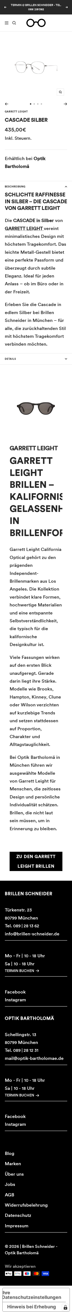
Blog (9, 1153)
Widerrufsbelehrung (26, 1205)
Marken (13, 1163)
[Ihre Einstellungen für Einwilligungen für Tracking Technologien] (65, 1307)
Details (10, 359)
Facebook (15, 992)
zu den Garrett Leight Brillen (36, 861)
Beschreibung (15, 186)
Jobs (10, 1184)
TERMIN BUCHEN (19, 971)
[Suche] (14, 23)
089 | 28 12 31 (25, 1050)
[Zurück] (6, 104)
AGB (9, 1195)
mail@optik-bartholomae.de (34, 1058)
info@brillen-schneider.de (32, 934)
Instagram (15, 1000)
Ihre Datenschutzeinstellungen (32, 1295)
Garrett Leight (16, 111)
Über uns (14, 1174)
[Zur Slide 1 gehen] (30, 104)
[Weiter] (65, 104)
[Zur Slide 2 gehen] (34, 104)
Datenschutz (18, 1215)
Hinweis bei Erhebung (31, 1307)
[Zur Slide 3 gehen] (37, 104)
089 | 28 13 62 (26, 925)
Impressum (16, 1226)
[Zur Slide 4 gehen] (41, 104)
